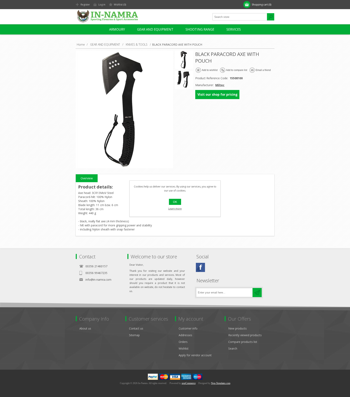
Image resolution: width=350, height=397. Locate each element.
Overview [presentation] (87, 178)
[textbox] (239, 16)
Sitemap (134, 335)
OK (175, 201)
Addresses (185, 335)
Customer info (188, 328)
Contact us (136, 328)
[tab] (87, 178)
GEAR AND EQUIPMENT (155, 29)
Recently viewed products (245, 335)
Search (232, 348)
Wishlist (184, 348)
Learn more (175, 208)
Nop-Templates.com (220, 383)
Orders (183, 342)
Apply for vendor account (195, 355)
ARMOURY (117, 29)
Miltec (219, 85)
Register (85, 4)
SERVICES (233, 29)
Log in (101, 4)
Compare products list (242, 342)
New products (237, 328)
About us (85, 328)
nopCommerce (189, 383)
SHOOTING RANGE (200, 29)
